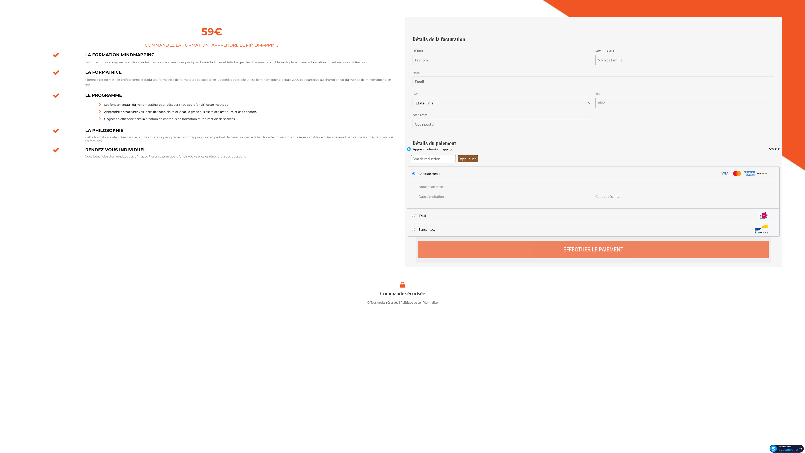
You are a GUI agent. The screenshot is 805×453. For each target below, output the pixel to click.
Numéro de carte (431, 187)
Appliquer (468, 158)
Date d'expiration (431, 196)
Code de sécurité (607, 196)
